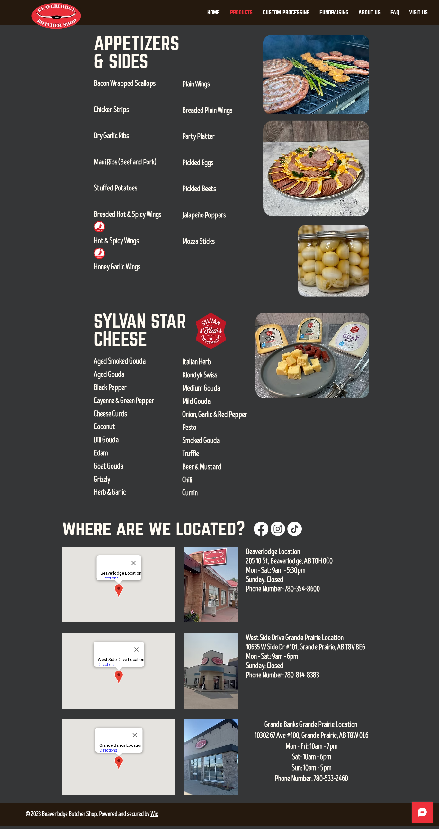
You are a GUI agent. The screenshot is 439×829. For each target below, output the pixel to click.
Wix (154, 814)
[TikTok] (294, 529)
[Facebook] (261, 529)
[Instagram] (278, 529)
